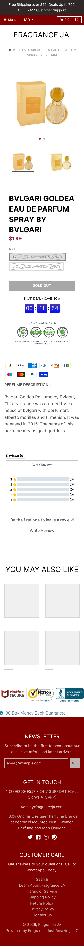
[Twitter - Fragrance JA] (30, 837)
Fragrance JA (41, 35)
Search (42, 879)
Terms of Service (42, 891)
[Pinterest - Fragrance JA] (54, 837)
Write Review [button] (42, 465)
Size (12, 248)
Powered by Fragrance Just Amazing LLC (42, 930)
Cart (72, 19)
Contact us (42, 915)
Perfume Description (26, 384)
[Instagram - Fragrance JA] (46, 837)
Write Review (42, 530)
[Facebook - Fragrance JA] (38, 837)
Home (12, 50)
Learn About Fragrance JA (42, 885)
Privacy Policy (42, 909)
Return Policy (42, 903)
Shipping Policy (42, 897)
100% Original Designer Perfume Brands (42, 816)
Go (74, 763)
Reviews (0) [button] (15, 456)
